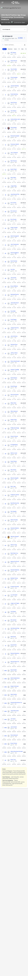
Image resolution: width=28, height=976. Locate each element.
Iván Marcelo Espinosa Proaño (15, 628)
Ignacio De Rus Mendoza (15, 561)
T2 (25, 49)
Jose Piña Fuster (15, 710)
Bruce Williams (14, 286)
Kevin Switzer (14, 261)
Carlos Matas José (15, 119)
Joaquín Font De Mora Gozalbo (15, 327)
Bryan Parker (14, 743)
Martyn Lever (14, 453)
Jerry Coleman (14, 152)
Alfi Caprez (13, 52)
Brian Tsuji (13, 759)
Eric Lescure (14, 211)
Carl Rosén (13, 611)
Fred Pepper (14, 319)
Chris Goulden (14, 77)
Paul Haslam (14, 127)
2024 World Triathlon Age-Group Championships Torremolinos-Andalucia (13, 17)
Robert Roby (14, 419)
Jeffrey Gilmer (14, 353)
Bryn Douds (13, 219)
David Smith (14, 645)
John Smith (13, 277)
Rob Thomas (14, 161)
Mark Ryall (13, 636)
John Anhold (14, 727)
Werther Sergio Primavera (15, 536)
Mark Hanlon (14, 694)
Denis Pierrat (14, 60)
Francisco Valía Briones (15, 144)
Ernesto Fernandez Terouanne (15, 586)
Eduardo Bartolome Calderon (17, 702)
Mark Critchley (14, 519)
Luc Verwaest (14, 595)
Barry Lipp (13, 486)
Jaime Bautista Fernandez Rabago (15, 302)
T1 (19, 49)
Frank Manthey (14, 94)
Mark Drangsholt (15, 236)
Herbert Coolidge (15, 369)
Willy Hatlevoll (14, 411)
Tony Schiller (14, 69)
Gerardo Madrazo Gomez (15, 570)
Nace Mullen (14, 670)
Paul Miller (13, 311)
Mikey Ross (13, 403)
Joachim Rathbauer (15, 86)
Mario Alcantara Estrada (17, 751)
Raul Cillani (13, 177)
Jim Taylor (13, 719)
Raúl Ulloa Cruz (14, 553)
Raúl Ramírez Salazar (15, 503)
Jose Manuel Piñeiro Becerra (15, 194)
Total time (10, 49)
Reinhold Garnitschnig (15, 294)
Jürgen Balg (13, 186)
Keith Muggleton (15, 252)
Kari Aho (13, 269)
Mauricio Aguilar (15, 478)
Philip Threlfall (14, 227)
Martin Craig (14, 544)
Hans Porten (14, 102)
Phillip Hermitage (15, 428)
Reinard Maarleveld (15, 653)
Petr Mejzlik (13, 511)
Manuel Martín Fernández (15, 661)
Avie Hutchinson (15, 394)
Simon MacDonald (15, 361)
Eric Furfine (13, 202)
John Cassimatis (15, 244)
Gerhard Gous (14, 344)
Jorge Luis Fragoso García (15, 603)
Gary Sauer (13, 469)
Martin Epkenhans (15, 678)
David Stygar (14, 386)
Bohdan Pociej (14, 578)
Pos (4, 49)
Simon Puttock (14, 436)
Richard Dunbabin (15, 136)
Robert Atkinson (15, 686)
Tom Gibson (13, 111)
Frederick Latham (15, 494)
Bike (22, 49)
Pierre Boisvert (14, 735)
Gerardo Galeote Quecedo (15, 528)
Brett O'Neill (13, 169)
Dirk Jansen (13, 620)
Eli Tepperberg (14, 444)
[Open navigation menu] (2, 2)
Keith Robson (14, 378)
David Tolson (14, 461)
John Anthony (14, 336)
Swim (15, 49)
